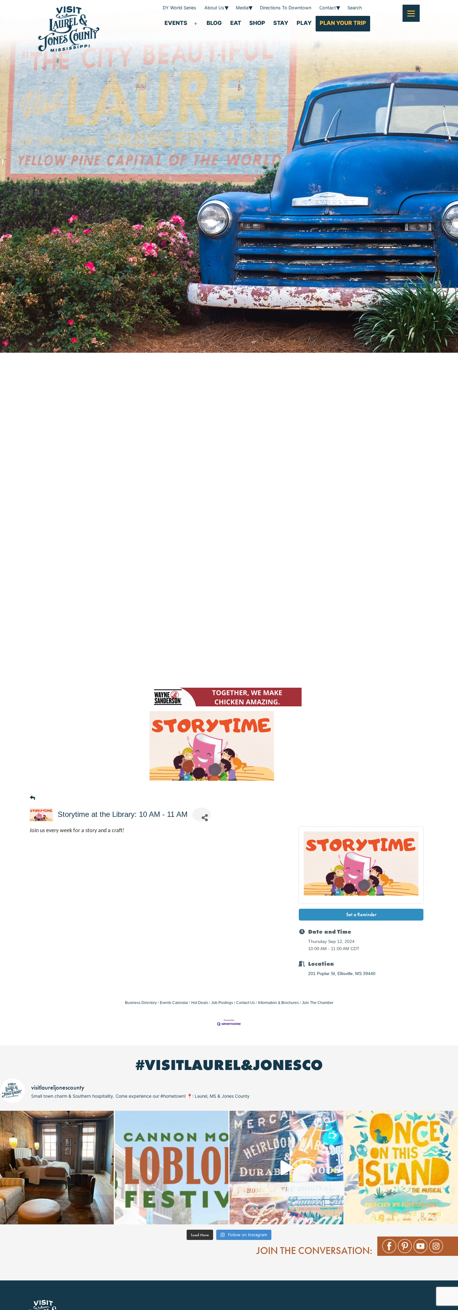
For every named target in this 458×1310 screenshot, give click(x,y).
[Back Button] (32, 798)
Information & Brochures (278, 1003)
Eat (235, 23)
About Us (214, 7)
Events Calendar (174, 1003)
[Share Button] (201, 815)
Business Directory (141, 1003)
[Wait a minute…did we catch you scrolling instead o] (57, 1167)
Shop (257, 23)
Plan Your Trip (343, 23)
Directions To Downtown (285, 7)
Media (242, 7)
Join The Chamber (317, 1003)
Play (304, 23)
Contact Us (245, 1003)
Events (176, 23)
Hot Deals (199, 1003)
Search (354, 7)
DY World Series (179, 7)
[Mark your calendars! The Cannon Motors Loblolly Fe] (172, 1167)
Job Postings (222, 1003)
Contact (327, 7)
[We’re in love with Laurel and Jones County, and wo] (286, 1167)
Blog (214, 23)
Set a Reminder (361, 914)
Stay (280, 23)
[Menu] (411, 13)
